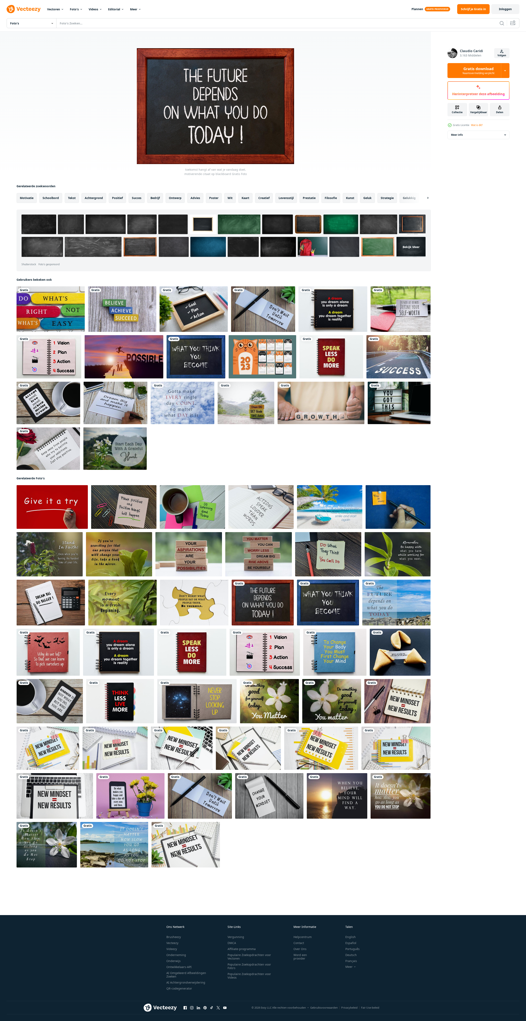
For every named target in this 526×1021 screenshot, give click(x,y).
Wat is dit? (477, 125)
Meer (133, 9)
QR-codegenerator (179, 988)
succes (136, 198)
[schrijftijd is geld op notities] (398, 507)
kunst (350, 198)
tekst (72, 198)
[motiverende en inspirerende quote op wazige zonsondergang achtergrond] (337, 796)
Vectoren (53, 9)
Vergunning (236, 937)
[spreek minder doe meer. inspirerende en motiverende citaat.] (331, 356)
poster (213, 198)
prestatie (309, 198)
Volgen (501, 55)
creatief (264, 198)
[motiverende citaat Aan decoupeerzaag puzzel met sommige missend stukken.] (194, 602)
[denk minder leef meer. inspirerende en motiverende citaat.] (120, 701)
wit (230, 198)
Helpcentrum (302, 937)
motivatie (26, 198)
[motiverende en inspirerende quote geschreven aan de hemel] (182, 403)
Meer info (457, 135)
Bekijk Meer (411, 247)
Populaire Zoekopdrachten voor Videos (249, 975)
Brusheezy (173, 937)
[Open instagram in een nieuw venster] (191, 1007)
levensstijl (286, 198)
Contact (298, 943)
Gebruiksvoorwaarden (324, 1007)
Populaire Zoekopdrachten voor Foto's (249, 966)
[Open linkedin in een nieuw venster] (198, 1007)
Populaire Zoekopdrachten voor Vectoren (249, 956)
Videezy (171, 949)
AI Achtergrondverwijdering (185, 982)
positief (117, 198)
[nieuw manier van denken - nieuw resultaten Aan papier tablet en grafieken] (185, 844)
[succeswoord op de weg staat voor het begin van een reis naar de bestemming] (398, 356)
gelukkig (409, 198)
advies (195, 198)
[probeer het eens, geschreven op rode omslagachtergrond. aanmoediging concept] (52, 507)
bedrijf (155, 198)
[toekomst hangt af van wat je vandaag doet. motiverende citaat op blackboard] (263, 602)
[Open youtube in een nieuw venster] (225, 1007)
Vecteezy (172, 943)
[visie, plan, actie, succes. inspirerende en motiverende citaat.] (49, 356)
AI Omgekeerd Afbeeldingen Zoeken (186, 974)
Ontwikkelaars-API (179, 967)
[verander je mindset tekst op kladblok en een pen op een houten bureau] (269, 796)
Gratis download (478, 70)
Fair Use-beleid (370, 1007)
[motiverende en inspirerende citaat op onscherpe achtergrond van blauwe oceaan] (396, 602)
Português (352, 949)
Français (351, 961)
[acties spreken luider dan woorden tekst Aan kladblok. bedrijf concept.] (261, 507)
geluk (367, 198)
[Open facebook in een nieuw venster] (185, 1007)
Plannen (417, 9)
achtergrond (94, 198)
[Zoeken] (501, 23)
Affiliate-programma (242, 949)
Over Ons (300, 949)
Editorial (114, 9)
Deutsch (351, 955)
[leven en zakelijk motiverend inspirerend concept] (51, 602)
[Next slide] (424, 198)
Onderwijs (173, 961)
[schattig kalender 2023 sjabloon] (262, 356)
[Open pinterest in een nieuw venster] (205, 1007)
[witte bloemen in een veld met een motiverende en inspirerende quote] (269, 701)
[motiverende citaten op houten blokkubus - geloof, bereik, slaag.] (122, 309)
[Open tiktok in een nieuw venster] (211, 1007)
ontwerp (175, 198)
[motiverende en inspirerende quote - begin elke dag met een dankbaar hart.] (115, 448)
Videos (93, 9)
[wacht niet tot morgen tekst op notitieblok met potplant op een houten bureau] (263, 309)
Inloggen (505, 9)
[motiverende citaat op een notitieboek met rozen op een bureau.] (48, 448)
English (350, 937)
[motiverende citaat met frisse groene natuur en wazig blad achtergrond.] (50, 554)
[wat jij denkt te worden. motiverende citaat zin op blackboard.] (196, 356)
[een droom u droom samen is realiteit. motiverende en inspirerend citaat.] (332, 309)
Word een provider (300, 956)
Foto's (74, 9)
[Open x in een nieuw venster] (218, 1007)
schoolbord (51, 198)
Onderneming (176, 955)
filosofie (331, 198)
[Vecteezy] (24, 9)
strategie (387, 198)
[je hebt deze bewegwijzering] (399, 403)
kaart (245, 198)
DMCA (232, 943)
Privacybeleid (349, 1007)
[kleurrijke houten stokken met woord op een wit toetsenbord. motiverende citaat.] (51, 309)
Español (350, 943)
